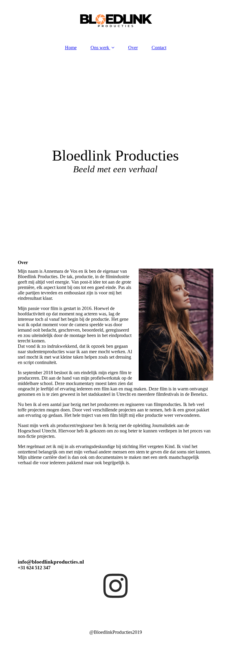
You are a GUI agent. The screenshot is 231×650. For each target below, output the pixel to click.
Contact (159, 47)
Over (133, 47)
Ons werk (100, 47)
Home (71, 47)
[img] (115, 19)
